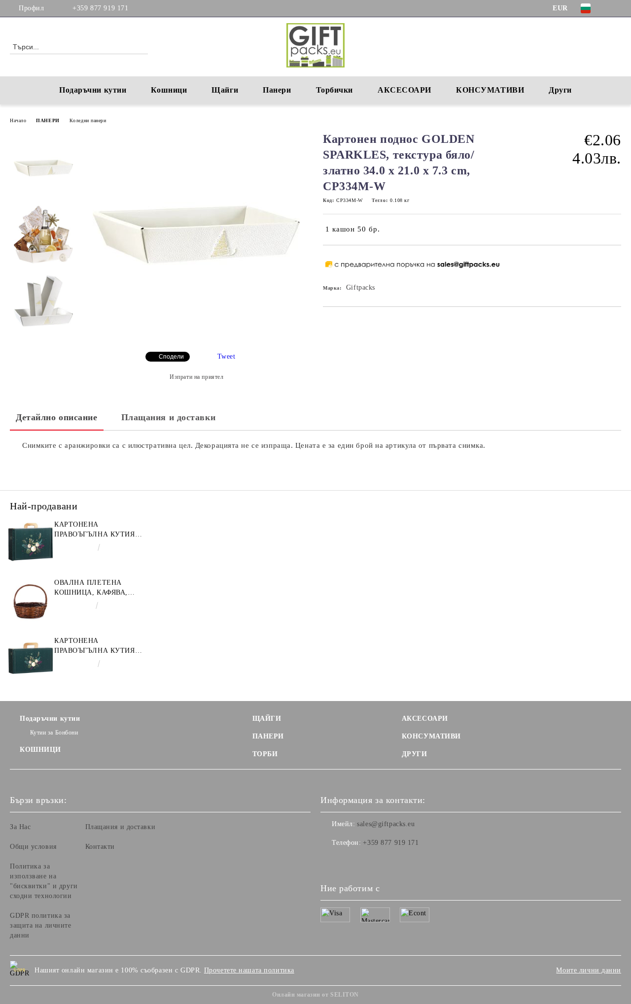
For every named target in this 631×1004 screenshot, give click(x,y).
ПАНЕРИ (47, 120)
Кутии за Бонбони (54, 732)
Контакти (100, 846)
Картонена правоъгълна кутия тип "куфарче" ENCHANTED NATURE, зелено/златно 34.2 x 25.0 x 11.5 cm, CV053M (95, 530)
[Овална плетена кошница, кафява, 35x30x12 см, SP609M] (30, 600)
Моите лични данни (588, 970)
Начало (18, 120)
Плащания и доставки (168, 417)
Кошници (169, 90)
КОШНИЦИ (40, 749)
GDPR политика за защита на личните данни (40, 925)
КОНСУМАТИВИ (431, 736)
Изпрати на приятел (196, 376)
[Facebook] (615, 8)
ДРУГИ (414, 754)
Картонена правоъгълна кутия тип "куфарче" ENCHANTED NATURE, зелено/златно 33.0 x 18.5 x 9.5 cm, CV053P (95, 646)
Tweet (226, 356)
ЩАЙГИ (266, 718)
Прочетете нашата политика (249, 970)
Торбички (334, 90)
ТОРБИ (265, 754)
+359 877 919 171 (100, 8)
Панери (277, 90)
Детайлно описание (57, 417)
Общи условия (33, 846)
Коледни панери (88, 120)
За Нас (20, 827)
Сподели (171, 356)
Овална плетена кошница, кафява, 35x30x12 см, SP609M (92, 588)
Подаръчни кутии (92, 90)
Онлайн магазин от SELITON (315, 994)
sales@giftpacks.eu (386, 824)
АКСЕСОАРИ (425, 718)
